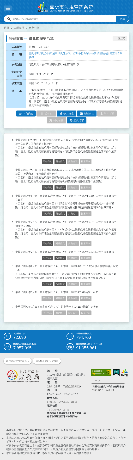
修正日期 (17, 83)
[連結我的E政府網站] (116, 372)
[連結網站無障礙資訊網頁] (101, 372)
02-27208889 (72, 386)
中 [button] (96, 380)
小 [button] (92, 380)
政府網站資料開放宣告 (17, 361)
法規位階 (17, 64)
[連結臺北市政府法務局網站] (23, 376)
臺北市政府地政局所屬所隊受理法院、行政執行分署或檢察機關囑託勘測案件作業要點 (75, 55)
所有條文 (47, 161)
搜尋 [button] (122, 19)
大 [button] (99, 380)
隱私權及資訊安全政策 (47, 361)
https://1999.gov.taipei (62, 401)
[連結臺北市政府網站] (124, 373)
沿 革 (17, 90)
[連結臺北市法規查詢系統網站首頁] (65, 7)
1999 (49, 386)
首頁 (6, 27)
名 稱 (17, 54)
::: (2, 25)
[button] (120, 38)
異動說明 (72, 213)
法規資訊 (19, 27)
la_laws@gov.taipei (59, 409)
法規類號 (17, 46)
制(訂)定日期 (17, 74)
